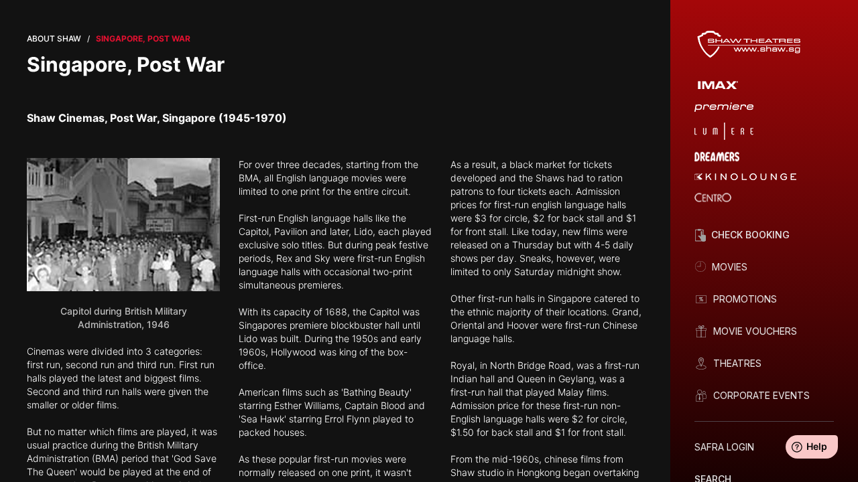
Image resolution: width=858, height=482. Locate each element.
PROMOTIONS (745, 299)
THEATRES (737, 363)
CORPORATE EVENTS (761, 395)
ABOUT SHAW (54, 38)
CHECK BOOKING (750, 234)
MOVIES (729, 266)
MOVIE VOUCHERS (755, 331)
